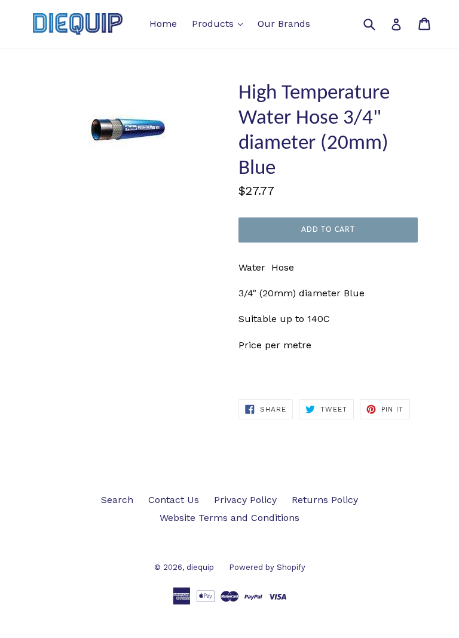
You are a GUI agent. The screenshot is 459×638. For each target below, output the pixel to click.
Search (117, 499)
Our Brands (284, 23)
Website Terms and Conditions (229, 517)
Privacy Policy (245, 499)
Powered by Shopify (267, 567)
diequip (200, 567)
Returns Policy (325, 499)
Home (163, 23)
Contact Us (173, 499)
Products (220, 23)
